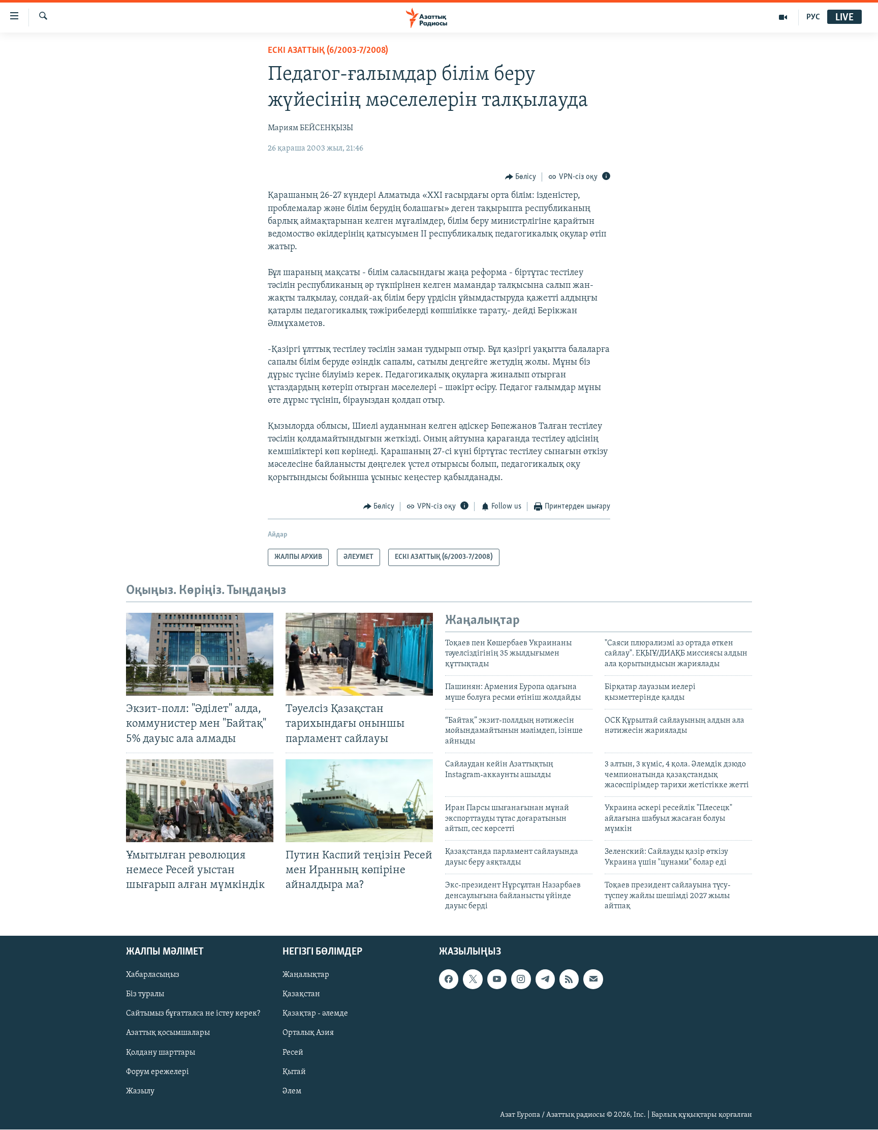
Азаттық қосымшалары (168, 1033)
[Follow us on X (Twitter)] (472, 979)
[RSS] (569, 979)
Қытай (294, 1072)
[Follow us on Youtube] (497, 979)
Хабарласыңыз (152, 975)
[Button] (521, 177)
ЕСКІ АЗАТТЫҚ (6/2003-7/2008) (328, 50)
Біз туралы (145, 995)
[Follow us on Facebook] (448, 979)
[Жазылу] (593, 979)
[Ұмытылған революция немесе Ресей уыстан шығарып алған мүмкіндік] (199, 800)
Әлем (292, 1091)
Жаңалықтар (306, 975)
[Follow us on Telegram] (545, 979)
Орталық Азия (308, 1033)
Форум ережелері (157, 1072)
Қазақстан (301, 995)
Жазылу (140, 1091)
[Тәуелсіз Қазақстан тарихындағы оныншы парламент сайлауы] (359, 654)
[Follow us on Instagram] (520, 979)
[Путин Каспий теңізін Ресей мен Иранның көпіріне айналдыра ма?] (359, 800)
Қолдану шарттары (160, 1053)
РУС (813, 17)
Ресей (293, 1053)
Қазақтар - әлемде (315, 1014)
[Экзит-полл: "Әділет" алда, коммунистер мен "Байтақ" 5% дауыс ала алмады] (199, 654)
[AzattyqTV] (783, 17)
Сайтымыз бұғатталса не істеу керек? (193, 1014)
